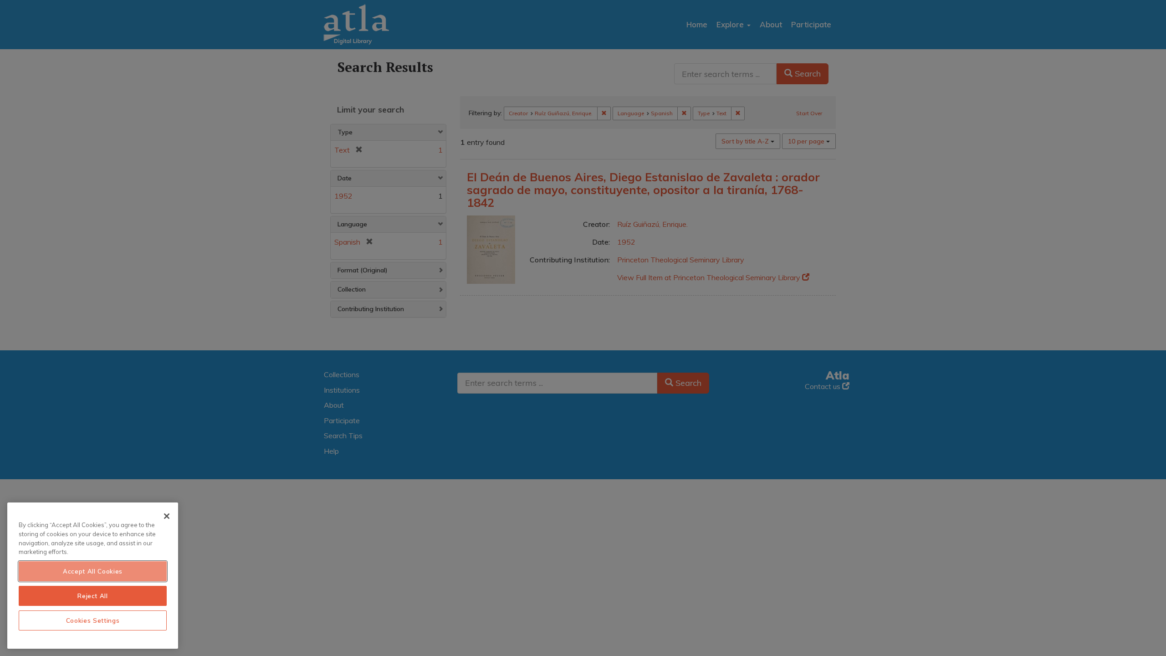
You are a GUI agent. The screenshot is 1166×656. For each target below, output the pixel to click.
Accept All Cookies (93, 571)
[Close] (167, 516)
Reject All (92, 596)
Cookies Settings (93, 620)
